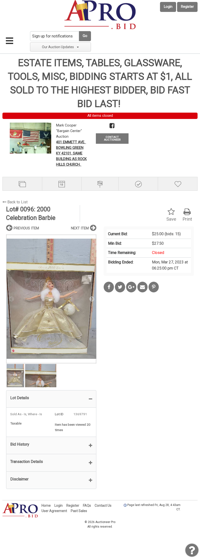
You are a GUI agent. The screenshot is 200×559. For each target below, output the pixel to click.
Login (168, 7)
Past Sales (79, 511)
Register (187, 7)
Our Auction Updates (58, 47)
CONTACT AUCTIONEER (112, 138)
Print (187, 219)
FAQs (87, 505)
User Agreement (54, 511)
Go (85, 36)
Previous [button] (11, 298)
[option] (51, 298)
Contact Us (103, 505)
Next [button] (91, 298)
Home (46, 505)
